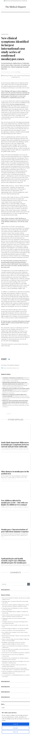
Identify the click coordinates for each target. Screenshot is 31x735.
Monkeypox (4, 34)
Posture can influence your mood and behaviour (13, 630)
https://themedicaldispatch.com (11, 367)
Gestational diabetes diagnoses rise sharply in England (15, 628)
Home (3, 707)
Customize (15, 728)
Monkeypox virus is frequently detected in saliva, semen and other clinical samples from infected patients (15, 402)
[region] (15, 722)
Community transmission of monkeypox (12, 377)
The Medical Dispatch (15, 6)
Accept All (15, 724)
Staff (4, 359)
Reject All (15, 732)
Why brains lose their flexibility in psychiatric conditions (15, 652)
